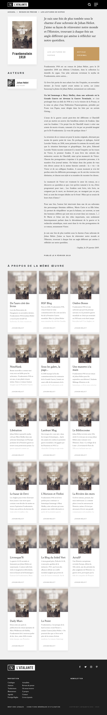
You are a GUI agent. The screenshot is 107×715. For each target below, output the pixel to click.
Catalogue (11, 682)
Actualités (25, 682)
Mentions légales (16, 707)
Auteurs (10, 685)
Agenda (10, 694)
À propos (25, 691)
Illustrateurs (12, 691)
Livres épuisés (27, 697)
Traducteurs (12, 688)
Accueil (12, 12)
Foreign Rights (13, 697)
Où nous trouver (28, 688)
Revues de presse (28, 12)
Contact (25, 694)
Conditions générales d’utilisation (43, 707)
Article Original (82, 53)
